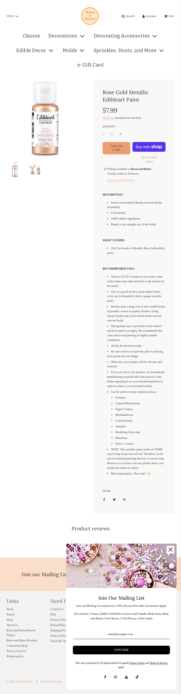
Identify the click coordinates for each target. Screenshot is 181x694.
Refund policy (15, 656)
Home (10, 609)
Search (11, 614)
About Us (12, 625)
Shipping (108, 117)
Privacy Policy (59, 619)
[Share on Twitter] (114, 499)
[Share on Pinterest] (124, 499)
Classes (31, 36)
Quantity (109, 126)
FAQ (53, 614)
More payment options (149, 159)
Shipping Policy (60, 630)
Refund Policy (59, 625)
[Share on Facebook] (104, 499)
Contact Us (57, 609)
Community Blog (17, 645)
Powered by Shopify (51, 681)
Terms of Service (16, 651)
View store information (121, 180)
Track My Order (59, 641)
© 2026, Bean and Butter (20, 681)
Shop (10, 619)
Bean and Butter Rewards (22, 640)
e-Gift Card (90, 65)
